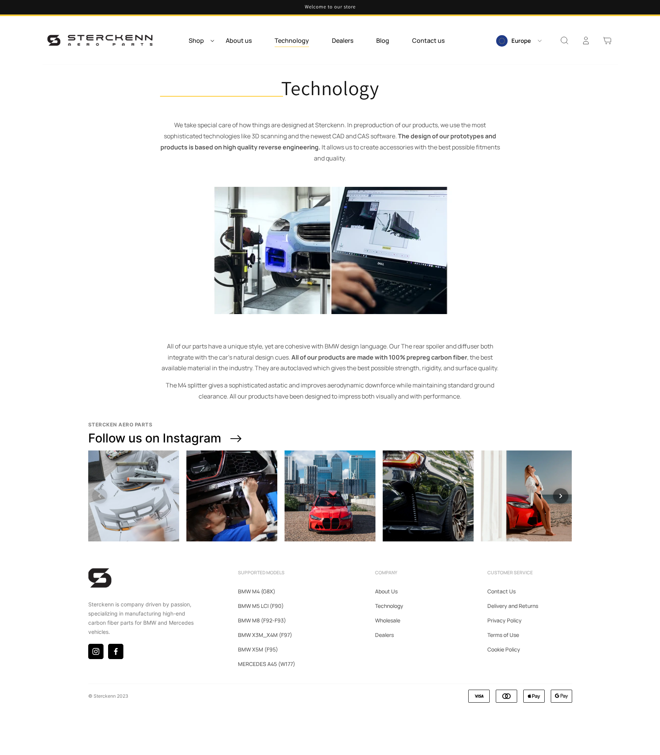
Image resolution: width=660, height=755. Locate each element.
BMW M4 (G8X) (256, 591)
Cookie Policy (503, 649)
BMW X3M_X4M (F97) (265, 634)
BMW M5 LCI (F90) (261, 605)
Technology (389, 605)
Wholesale (387, 620)
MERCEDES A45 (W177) (266, 664)
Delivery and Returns (512, 605)
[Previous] (99, 496)
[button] (199, 40)
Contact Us (501, 591)
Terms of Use (503, 634)
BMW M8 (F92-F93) (262, 620)
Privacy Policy (504, 620)
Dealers (384, 634)
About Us (386, 591)
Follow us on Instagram (154, 438)
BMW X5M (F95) (258, 649)
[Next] (560, 496)
